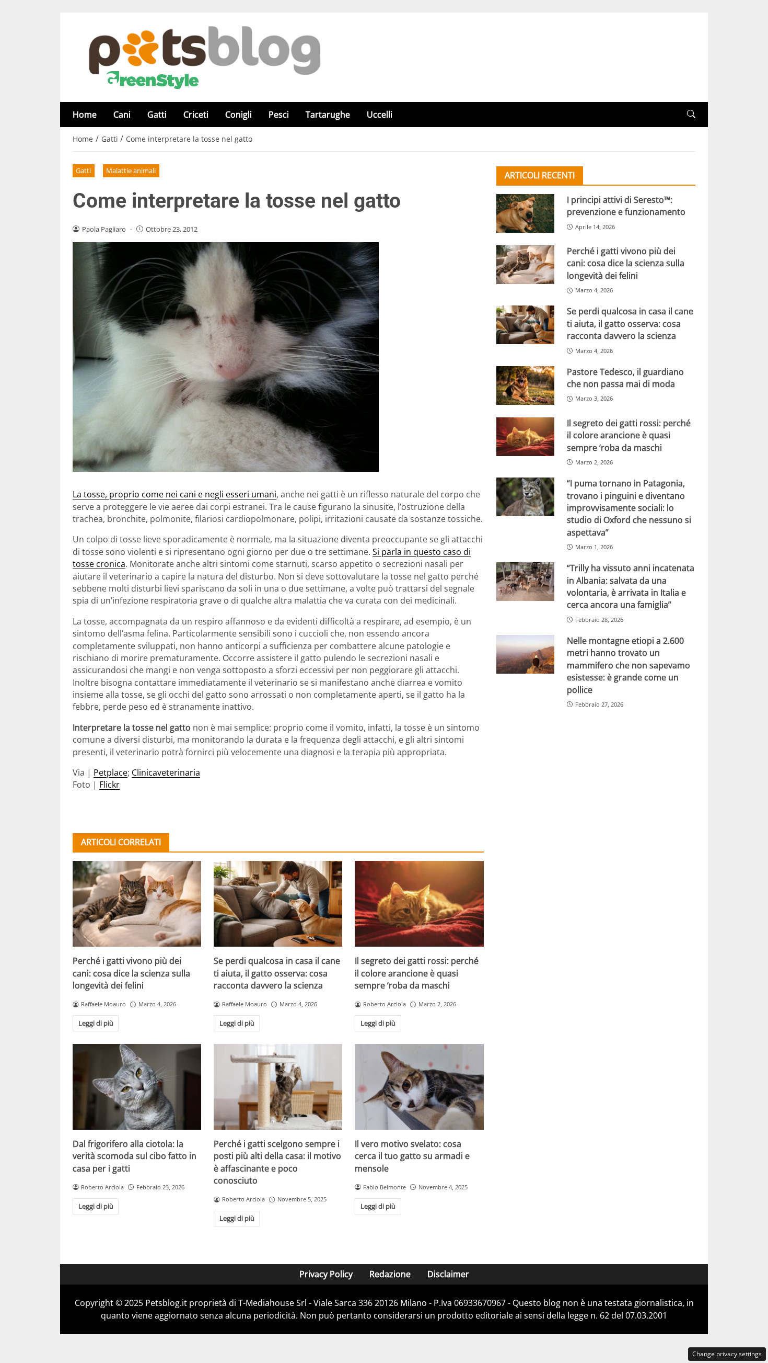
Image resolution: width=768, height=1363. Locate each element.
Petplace (110, 772)
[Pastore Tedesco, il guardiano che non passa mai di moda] (525, 385)
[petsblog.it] (203, 56)
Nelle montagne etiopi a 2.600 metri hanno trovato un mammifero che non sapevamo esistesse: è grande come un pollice (628, 665)
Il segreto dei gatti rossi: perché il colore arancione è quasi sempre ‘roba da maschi (417, 973)
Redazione (390, 1274)
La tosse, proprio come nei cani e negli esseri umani (174, 494)
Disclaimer (448, 1274)
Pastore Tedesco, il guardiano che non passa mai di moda (625, 378)
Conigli (238, 114)
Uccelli (379, 114)
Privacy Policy (326, 1274)
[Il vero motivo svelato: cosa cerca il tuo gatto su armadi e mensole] (419, 1087)
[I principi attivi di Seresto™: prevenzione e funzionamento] (525, 213)
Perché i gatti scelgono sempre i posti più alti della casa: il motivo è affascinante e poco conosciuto (277, 1162)
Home (85, 114)
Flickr (109, 784)
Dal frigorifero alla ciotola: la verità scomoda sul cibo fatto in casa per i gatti (134, 1156)
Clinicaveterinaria (166, 772)
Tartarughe (328, 114)
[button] (691, 114)
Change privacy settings (727, 1353)
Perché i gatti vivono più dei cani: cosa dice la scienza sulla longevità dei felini (131, 973)
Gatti (157, 114)
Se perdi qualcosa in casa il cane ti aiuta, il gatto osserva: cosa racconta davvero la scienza (277, 973)
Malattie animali (131, 170)
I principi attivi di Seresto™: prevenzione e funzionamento (626, 206)
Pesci (279, 114)
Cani (122, 114)
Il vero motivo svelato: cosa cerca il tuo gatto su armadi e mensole (412, 1156)
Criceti (195, 114)
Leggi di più (95, 1023)
